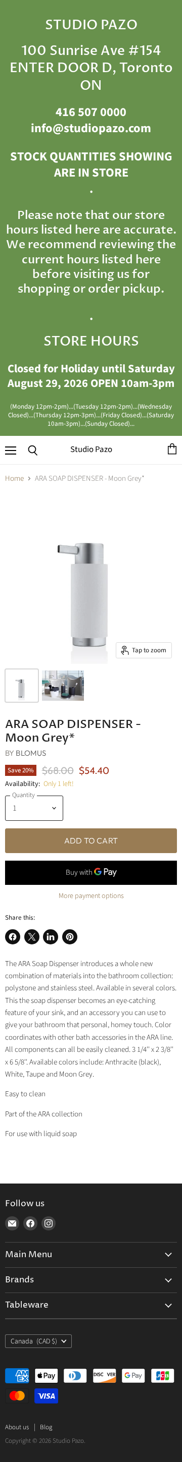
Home (14, 478)
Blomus (31, 753)
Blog (46, 1427)
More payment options (91, 896)
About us (17, 1427)
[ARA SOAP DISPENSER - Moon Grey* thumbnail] (22, 685)
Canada (34, 1341)
